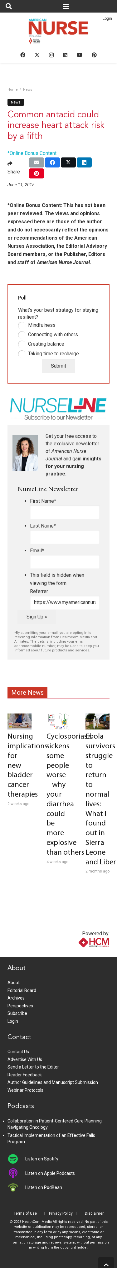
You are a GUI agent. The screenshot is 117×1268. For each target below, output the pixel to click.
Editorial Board (21, 990)
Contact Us (18, 1051)
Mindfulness (42, 325)
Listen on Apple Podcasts (50, 1173)
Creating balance (46, 344)
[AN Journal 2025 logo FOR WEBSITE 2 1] (58, 33)
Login (107, 18)
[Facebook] (22, 54)
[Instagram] (51, 55)
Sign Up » (37, 617)
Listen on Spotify (41, 1158)
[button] (9, 6)
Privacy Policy (61, 1213)
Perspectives (20, 1005)
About (13, 982)
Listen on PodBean (43, 1187)
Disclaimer (94, 1213)
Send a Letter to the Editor (33, 1066)
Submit (58, 366)
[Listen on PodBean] (16, 1187)
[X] (37, 54)
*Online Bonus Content (31, 153)
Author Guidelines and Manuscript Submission (52, 1082)
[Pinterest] (94, 54)
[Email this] (36, 162)
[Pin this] (36, 173)
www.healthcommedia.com (80, 953)
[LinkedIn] (65, 54)
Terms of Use (25, 1213)
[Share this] (52, 162)
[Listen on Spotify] (16, 1159)
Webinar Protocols (25, 1090)
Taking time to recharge (53, 354)
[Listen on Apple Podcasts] (16, 1173)
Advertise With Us (24, 1059)
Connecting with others (53, 334)
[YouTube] (79, 54)
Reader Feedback (24, 1074)
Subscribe (17, 1013)
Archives (16, 997)
